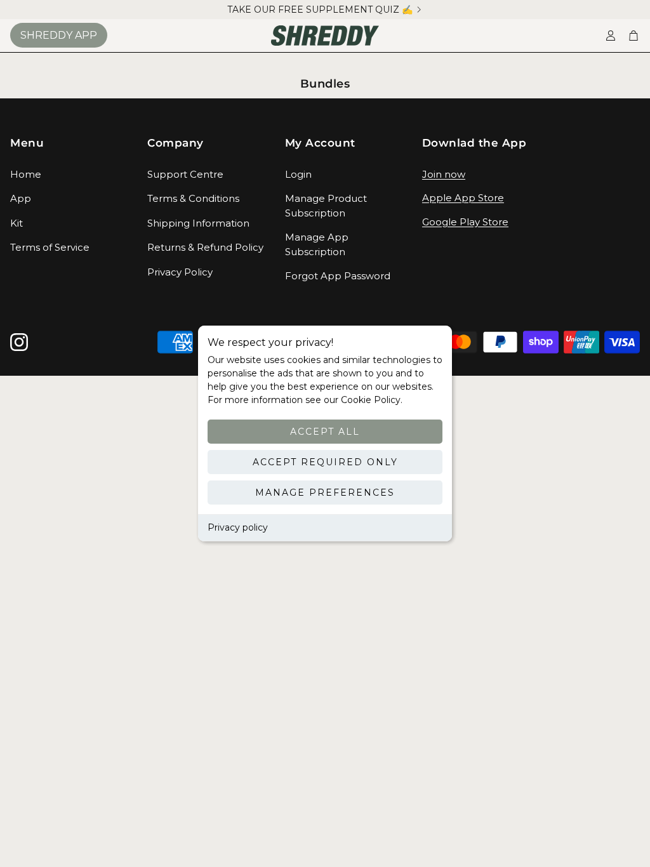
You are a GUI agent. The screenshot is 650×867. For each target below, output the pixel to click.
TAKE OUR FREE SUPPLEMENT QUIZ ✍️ (320, 9)
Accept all (325, 431)
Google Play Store (465, 222)
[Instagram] (19, 342)
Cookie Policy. (370, 400)
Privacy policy (238, 527)
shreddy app (58, 35)
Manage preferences (325, 492)
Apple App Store (463, 198)
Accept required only (325, 462)
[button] (68, 143)
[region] (325, 9)
